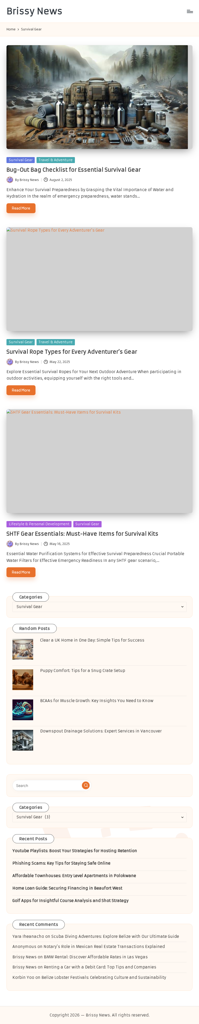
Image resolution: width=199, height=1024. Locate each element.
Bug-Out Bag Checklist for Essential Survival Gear (73, 169)
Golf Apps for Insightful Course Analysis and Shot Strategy (70, 900)
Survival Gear (21, 160)
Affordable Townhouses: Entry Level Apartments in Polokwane (74, 875)
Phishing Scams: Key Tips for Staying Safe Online (61, 863)
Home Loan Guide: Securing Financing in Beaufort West (67, 888)
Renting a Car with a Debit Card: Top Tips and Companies (100, 967)
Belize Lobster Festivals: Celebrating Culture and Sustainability (103, 977)
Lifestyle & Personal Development (39, 524)
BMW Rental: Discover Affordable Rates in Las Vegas (96, 957)
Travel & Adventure (56, 160)
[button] (86, 785)
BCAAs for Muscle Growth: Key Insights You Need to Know (96, 700)
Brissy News (34, 11)
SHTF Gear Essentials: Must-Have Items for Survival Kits (82, 533)
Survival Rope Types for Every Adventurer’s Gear (71, 351)
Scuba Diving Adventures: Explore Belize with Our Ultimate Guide (115, 936)
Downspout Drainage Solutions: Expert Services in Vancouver (101, 731)
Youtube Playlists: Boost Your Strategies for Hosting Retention (74, 850)
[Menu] (189, 11)
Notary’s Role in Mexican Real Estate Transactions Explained (104, 946)
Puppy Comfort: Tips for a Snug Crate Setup (82, 670)
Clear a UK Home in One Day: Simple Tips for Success (92, 640)
